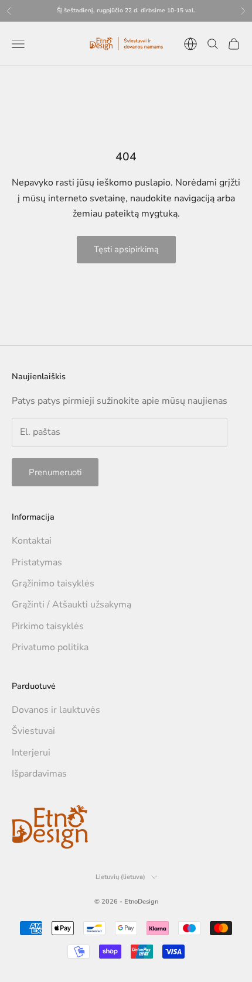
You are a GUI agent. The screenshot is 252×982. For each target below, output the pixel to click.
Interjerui (31, 752)
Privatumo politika (50, 647)
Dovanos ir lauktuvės (56, 709)
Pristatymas (37, 562)
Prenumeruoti (55, 472)
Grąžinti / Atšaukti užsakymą (71, 604)
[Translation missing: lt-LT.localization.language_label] (190, 44)
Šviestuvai (33, 731)
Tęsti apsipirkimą (126, 249)
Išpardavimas (39, 773)
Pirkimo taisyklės (48, 626)
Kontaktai (32, 540)
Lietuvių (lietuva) (120, 877)
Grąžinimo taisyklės (53, 583)
